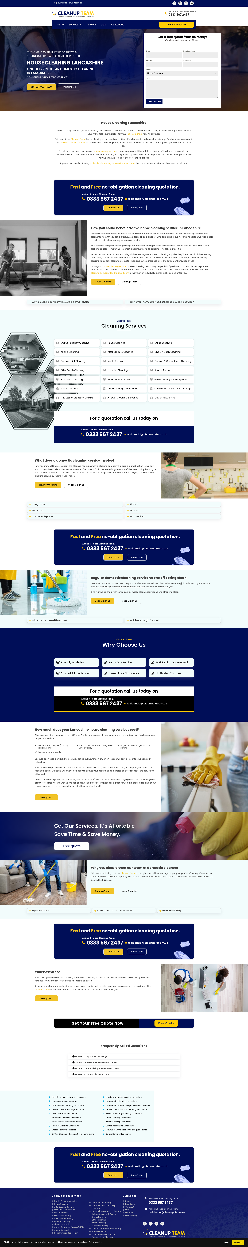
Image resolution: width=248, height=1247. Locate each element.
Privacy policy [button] (95, 1242)
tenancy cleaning (48, 484)
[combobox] (182, 73)
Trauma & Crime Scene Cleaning (106, 1228)
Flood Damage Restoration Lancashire (124, 1097)
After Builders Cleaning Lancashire (68, 1105)
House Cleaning (103, 281)
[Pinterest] (180, 3)
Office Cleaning (76, 484)
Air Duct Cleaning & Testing (104, 1214)
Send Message (154, 101)
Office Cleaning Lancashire (118, 1117)
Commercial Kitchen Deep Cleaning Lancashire (128, 1105)
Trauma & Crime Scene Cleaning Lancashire (126, 1129)
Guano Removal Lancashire (118, 1134)
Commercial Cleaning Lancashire (121, 1101)
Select (149, 69)
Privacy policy (131, 1215)
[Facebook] (174, 3)
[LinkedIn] (192, 3)
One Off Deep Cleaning (64, 1209)
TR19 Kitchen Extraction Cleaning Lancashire (126, 1109)
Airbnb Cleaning (99, 1222)
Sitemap (129, 1212)
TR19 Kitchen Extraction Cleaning (106, 1211)
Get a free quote (41, 87)
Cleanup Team (129, 281)
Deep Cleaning (102, 600)
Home (60, 24)
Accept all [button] (238, 1242)
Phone (149, 60)
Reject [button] (226, 1242)
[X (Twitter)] (186, 3)
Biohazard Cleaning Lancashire (66, 1117)
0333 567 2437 (161, 1202)
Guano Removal (61, 1230)
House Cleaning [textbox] (155, 73)
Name (149, 51)
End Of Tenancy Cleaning (65, 1201)
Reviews (91, 24)
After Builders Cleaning (64, 1207)
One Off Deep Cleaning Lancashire (68, 1109)
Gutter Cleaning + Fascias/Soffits (69, 1227)
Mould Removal (61, 1212)
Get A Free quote (176, 24)
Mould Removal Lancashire (64, 1113)
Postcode (187, 60)
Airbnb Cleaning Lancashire (118, 1121)
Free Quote (137, 207)
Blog (103, 24)
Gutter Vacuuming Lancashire (120, 1125)
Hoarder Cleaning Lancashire (65, 1125)
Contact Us (117, 24)
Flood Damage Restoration (66, 1233)
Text (148, 78)
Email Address (189, 51)
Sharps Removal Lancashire (65, 1129)
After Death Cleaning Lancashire (67, 1121)
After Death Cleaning (63, 1218)
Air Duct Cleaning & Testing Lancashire (124, 1113)
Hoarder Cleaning (62, 1221)
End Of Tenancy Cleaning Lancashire (69, 1097)
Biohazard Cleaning (62, 1215)
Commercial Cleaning (101, 1202)
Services (73, 24)
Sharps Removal (61, 1224)
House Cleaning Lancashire (64, 1101)
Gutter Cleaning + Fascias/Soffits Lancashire (73, 1134)
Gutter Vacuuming (100, 1225)
